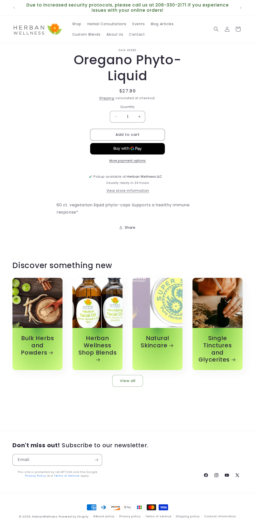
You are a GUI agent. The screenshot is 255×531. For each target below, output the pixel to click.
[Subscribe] (96, 460)
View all (127, 380)
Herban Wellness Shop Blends (97, 346)
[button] (216, 29)
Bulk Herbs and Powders (37, 345)
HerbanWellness (45, 517)
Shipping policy (188, 516)
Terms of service (158, 516)
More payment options (127, 160)
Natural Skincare (155, 342)
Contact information (220, 516)
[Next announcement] (240, 7)
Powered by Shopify (74, 517)
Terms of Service (66, 476)
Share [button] (130, 227)
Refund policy (104, 516)
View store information (127, 190)
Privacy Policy (35, 476)
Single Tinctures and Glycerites (215, 349)
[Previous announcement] (14, 7)
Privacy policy (130, 516)
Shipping (106, 98)
